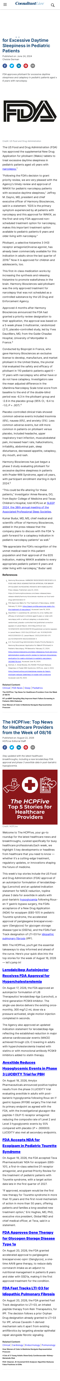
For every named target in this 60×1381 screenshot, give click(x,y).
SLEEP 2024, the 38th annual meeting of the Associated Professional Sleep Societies (28, 507)
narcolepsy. (9, 168)
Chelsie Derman (10, 59)
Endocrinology (32, 1345)
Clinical (6, 688)
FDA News (17, 688)
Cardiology (17, 1345)
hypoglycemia (28, 899)
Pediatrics (37, 688)
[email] (32, 65)
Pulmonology (48, 1345)
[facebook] (4, 65)
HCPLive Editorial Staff (14, 741)
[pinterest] (25, 65)
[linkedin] (18, 65)
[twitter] (11, 65)
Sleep (27, 688)
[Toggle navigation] (5, 4)
